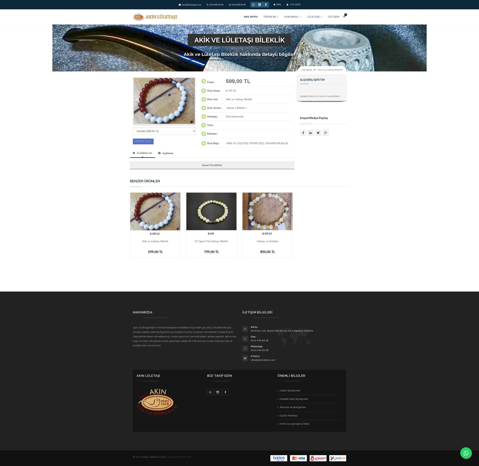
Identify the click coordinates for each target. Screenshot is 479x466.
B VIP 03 (267, 234)
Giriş (278, 4)
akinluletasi (218, 392)
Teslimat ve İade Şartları (293, 407)
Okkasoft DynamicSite (178, 457)
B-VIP (211, 234)
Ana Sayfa (307, 69)
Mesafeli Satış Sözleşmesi (294, 399)
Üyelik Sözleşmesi (290, 390)
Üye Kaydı (294, 4)
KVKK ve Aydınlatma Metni (294, 423)
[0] (344, 16)
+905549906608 (210, 392)
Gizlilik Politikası (289, 415)
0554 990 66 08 (216, 5)
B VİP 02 (155, 234)
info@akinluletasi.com (191, 5)
